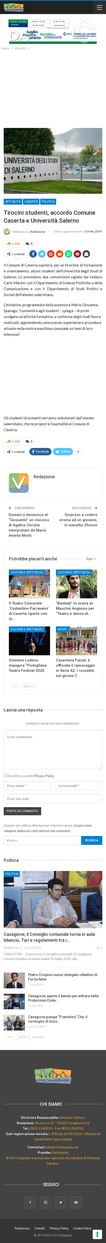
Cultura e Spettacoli (27, 572)
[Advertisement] (53, 88)
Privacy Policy (44, 776)
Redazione (22, 1228)
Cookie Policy (82, 1228)
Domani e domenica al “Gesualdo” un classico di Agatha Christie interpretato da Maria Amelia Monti (29, 525)
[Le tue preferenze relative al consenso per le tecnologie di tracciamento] (97, 1234)
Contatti (39, 1228)
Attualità (12, 201)
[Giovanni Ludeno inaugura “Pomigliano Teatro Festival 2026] (29, 640)
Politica (48, 201)
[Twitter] (61, 1203)
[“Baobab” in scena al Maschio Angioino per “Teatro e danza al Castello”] (76, 583)
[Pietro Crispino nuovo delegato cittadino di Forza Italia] (14, 980)
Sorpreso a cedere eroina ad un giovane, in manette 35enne (78, 520)
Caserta (31, 201)
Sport (62, 629)
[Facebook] (30, 1203)
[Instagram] (45, 1203)
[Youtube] (76, 1203)
